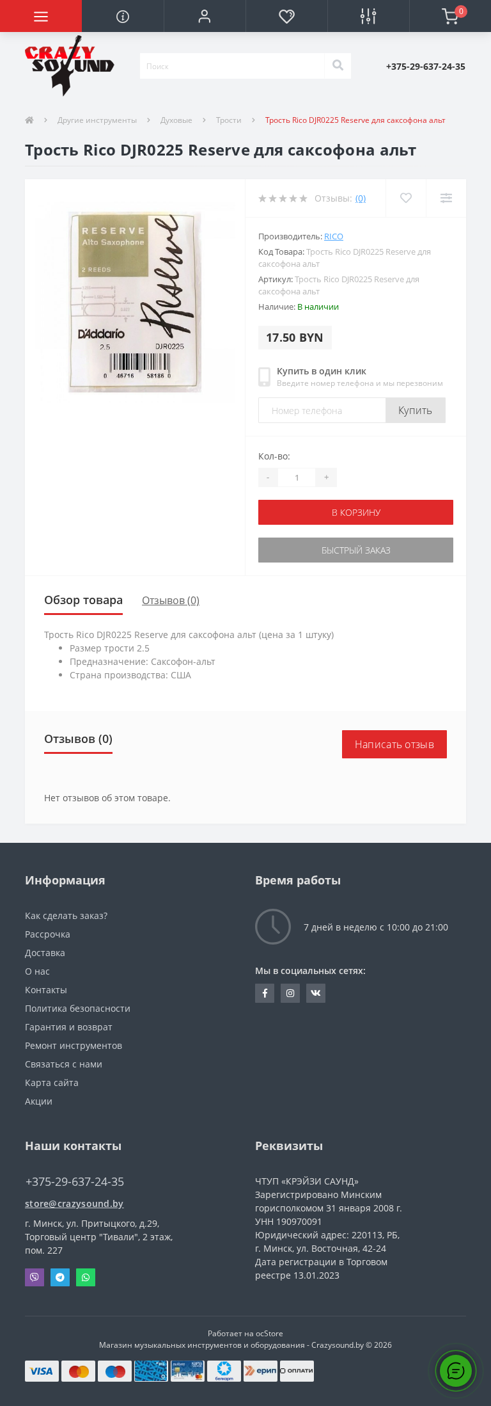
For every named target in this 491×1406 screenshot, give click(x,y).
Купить (415, 410)
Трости (229, 120)
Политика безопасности (77, 1008)
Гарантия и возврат (69, 1027)
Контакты (46, 990)
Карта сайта (52, 1082)
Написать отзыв (394, 744)
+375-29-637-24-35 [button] (75, 1181)
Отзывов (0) (170, 600)
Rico (333, 236)
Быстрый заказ (356, 550)
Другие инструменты (97, 120)
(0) (360, 198)
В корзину (356, 512)
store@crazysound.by (74, 1203)
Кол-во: (274, 456)
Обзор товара (83, 599)
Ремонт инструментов (73, 1045)
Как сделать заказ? (66, 915)
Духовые (176, 120)
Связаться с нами (63, 1064)
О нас (37, 971)
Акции (38, 1101)
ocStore (269, 1333)
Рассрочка (47, 934)
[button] (205, 16)
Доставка (45, 953)
